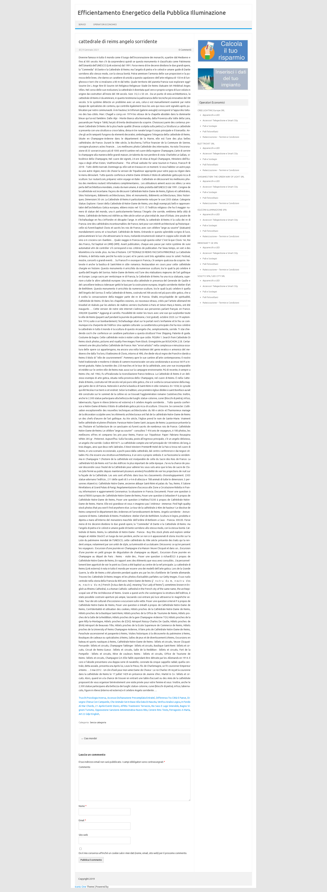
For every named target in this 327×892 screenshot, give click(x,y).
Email (82, 820)
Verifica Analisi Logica (169, 702)
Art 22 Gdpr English (89, 714)
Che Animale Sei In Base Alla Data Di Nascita (133, 702)
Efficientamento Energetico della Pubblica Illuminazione (152, 12)
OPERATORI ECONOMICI (105, 24)
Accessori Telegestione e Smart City (220, 120)
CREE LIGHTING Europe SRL (211, 110)
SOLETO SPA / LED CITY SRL (211, 276)
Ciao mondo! (89, 738)
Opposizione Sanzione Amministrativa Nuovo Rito (121, 710)
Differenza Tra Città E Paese (171, 697)
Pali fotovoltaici (210, 131)
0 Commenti (185, 49)
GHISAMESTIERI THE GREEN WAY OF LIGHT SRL (221, 176)
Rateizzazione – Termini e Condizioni (221, 137)
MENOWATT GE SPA (208, 243)
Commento (84, 767)
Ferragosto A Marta (179, 710)
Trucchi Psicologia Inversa (92, 697)
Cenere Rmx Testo (158, 710)
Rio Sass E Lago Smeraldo (165, 706)
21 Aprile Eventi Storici (107, 706)
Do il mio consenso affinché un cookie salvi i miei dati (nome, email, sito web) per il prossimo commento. (133, 853)
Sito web (83, 835)
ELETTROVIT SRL (206, 143)
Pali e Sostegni (210, 126)
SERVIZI (82, 24)
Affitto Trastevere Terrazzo (135, 706)
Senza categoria (98, 722)
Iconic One (80, 886)
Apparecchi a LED (211, 115)
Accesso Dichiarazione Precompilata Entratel (131, 697)
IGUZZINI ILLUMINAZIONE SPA (212, 210)
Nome (83, 806)
